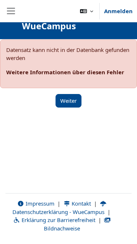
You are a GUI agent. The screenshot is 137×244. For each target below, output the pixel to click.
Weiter (68, 100)
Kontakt (80, 203)
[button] (86, 11)
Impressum (39, 203)
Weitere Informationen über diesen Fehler (65, 72)
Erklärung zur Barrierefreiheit (57, 220)
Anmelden (118, 11)
